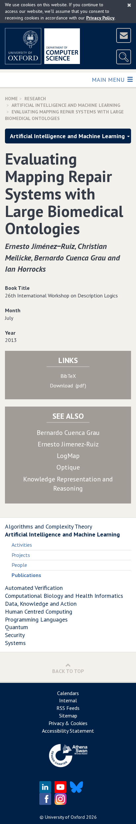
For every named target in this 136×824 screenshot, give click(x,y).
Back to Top (68, 671)
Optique (68, 467)
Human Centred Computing (38, 611)
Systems (15, 643)
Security (15, 635)
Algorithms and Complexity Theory (48, 526)
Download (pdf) (68, 385)
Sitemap (68, 715)
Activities (22, 544)
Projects (21, 555)
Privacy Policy (100, 18)
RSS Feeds (68, 708)
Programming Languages (36, 619)
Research (35, 99)
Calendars (68, 693)
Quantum (16, 627)
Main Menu (108, 79)
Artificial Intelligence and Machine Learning (66, 105)
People (19, 565)
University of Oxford (65, 817)
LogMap (68, 455)
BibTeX (68, 376)
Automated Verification (34, 588)
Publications (26, 575)
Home (11, 99)
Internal (68, 700)
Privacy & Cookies (68, 723)
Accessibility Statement (68, 730)
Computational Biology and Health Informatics (64, 595)
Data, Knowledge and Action (41, 603)
